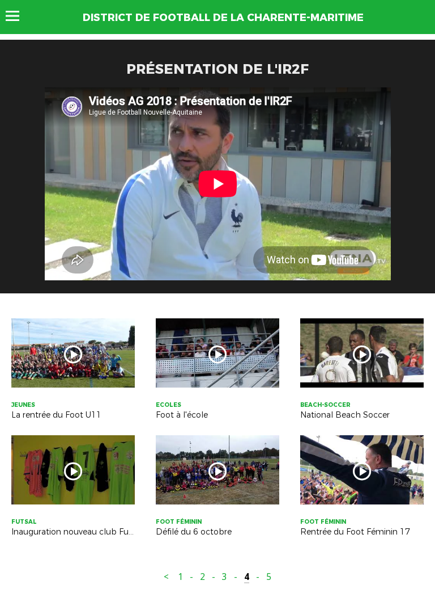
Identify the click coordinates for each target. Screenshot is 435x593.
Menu (18, 16)
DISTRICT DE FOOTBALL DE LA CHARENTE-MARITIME (223, 17)
